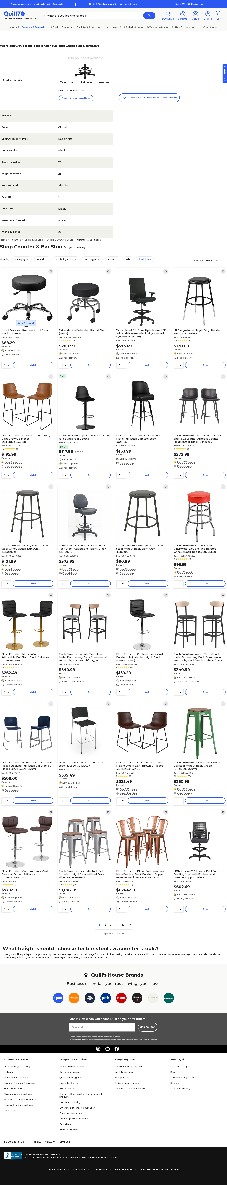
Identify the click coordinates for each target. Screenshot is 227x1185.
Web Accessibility (180, 1088)
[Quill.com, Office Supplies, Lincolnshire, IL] (13, 1156)
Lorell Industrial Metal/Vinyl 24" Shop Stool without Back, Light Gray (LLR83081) (140, 548)
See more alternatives (76, 98)
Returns (8, 1072)
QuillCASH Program (70, 1077)
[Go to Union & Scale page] (153, 999)
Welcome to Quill (180, 1066)
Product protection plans (73, 1118)
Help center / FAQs (15, 1088)
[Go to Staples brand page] (121, 999)
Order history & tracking (17, 1066)
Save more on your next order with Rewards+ (37, 4)
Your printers (122, 1077)
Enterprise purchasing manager (77, 1107)
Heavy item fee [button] (13, 466)
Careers (174, 1083)
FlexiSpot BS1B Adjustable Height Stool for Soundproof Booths (84, 437)
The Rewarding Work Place (185, 1077)
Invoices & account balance (19, 1083)
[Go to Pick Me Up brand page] (90, 999)
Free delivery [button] (12, 354)
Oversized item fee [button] (73, 681)
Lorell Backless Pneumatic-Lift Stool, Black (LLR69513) (25, 332)
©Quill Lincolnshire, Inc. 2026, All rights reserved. (47, 1157)
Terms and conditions (97, 1036)
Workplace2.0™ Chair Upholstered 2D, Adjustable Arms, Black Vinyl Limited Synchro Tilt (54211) (141, 333)
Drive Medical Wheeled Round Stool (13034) (82, 332)
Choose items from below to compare (152, 97)
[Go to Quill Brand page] (58, 999)
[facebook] (116, 1048)
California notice (99, 1169)
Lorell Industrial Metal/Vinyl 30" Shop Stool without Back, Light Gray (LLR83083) (25, 548)
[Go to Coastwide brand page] (74, 999)
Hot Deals (53, 27)
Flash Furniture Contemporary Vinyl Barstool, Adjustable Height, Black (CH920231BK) (139, 657)
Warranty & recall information (20, 1099)
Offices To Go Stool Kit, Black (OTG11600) (83, 82)
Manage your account (16, 1077)
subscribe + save (107, 27)
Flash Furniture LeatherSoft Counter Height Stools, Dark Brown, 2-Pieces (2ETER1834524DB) (140, 765)
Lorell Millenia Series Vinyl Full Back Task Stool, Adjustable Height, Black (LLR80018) (82, 548)
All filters (146, 259)
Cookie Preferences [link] (123, 1169)
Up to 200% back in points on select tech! (113, 4)
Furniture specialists (70, 1113)
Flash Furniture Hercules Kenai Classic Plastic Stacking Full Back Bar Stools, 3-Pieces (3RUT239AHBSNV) (27, 765)
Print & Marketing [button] (129, 27)
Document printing (70, 1102)
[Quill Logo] (14, 13)
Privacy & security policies (18, 1105)
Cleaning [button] (208, 27)
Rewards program (69, 1072)
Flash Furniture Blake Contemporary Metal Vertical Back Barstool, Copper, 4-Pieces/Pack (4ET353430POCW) (140, 874)
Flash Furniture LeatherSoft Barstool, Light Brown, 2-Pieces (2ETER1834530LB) (25, 438)
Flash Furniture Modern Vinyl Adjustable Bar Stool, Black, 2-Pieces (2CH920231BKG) (25, 657)
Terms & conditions (56, 1169)
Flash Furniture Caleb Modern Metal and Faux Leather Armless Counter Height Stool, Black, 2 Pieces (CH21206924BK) (198, 438)
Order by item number (127, 1083)
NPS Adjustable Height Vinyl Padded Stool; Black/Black (198, 332)
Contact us (10, 1110)
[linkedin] (107, 1048)
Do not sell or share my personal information (159, 1169)
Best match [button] (214, 260)
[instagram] (98, 1048)
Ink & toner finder (124, 1072)
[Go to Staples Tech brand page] (137, 999)
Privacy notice (78, 1169)
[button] (149, 15)
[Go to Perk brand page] (106, 999)
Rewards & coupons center (130, 1088)
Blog (173, 1072)
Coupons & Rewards (33, 27)
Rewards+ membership (72, 1066)
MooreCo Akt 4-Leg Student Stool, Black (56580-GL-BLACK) (81, 764)
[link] (50, 271)
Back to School (85, 27)
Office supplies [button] (156, 27)
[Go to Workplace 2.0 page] (169, 999)
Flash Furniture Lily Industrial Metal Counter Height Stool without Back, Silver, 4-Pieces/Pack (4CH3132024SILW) (82, 874)
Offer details (69, 459)
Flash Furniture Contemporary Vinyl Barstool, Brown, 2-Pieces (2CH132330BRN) (24, 874)
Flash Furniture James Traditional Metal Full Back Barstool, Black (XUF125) (138, 438)
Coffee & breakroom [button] (184, 27)
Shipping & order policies (18, 1094)
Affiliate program (68, 1129)
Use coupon (147, 1027)
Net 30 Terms (67, 1088)
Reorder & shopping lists (128, 1066)
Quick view (26, 317)
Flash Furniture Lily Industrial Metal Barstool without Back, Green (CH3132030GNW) (197, 765)
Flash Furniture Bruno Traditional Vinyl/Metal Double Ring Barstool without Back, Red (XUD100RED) (195, 548)
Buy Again (68, 27)
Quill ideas (65, 1124)
